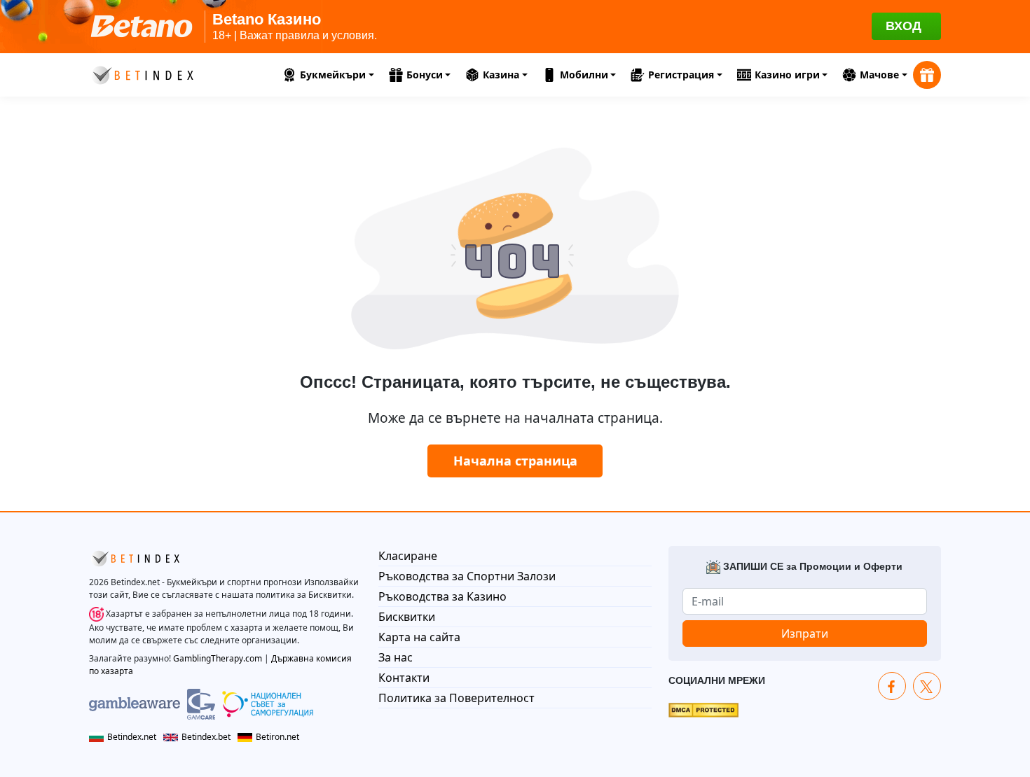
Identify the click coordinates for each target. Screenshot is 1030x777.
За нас (395, 657)
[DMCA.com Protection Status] (703, 708)
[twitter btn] (927, 686)
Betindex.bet (206, 737)
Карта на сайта (419, 637)
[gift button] (927, 75)
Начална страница (515, 460)
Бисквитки (406, 616)
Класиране (407, 556)
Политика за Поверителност (456, 698)
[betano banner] (515, 26)
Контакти (404, 677)
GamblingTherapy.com (217, 658)
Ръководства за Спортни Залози (467, 576)
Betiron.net (277, 737)
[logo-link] (141, 72)
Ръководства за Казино (442, 596)
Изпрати (804, 633)
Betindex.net (131, 737)
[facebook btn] (892, 686)
